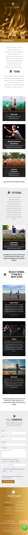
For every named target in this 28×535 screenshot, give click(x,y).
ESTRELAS (8, 508)
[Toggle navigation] (25, 2)
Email (3, 436)
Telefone (18, 461)
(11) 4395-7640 (9, 521)
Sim (5, 471)
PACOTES (8, 510)
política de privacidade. (7, 478)
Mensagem (4, 447)
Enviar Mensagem (8, 481)
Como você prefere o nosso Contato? (10, 459)
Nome (3, 430)
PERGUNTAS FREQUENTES (20, 506)
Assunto (3, 442)
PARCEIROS (19, 502)
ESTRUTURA (8, 513)
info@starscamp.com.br (9, 523)
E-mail (4, 461)
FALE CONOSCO (20, 510)
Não (11, 471)
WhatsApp (12, 461)
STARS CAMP (8, 502)
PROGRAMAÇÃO (8, 505)
